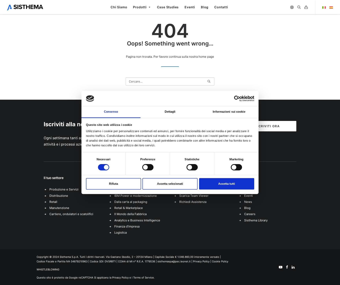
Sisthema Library (256, 220)
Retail (53, 202)
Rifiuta (113, 183)
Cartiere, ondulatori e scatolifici (71, 214)
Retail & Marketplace (128, 208)
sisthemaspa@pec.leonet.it (174, 261)
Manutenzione (59, 208)
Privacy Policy (201, 261)
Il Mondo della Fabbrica (130, 214)
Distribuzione (58, 196)
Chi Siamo (119, 7)
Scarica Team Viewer (194, 196)
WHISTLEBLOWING (48, 269)
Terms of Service (143, 277)
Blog (204, 7)
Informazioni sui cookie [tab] (229, 111)
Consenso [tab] (111, 111)
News (248, 202)
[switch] (147, 167)
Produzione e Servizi (64, 189)
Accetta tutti (226, 183)
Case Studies (168, 7)
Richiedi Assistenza (192, 202)
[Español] (330, 7)
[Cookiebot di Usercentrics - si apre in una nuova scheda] (237, 98)
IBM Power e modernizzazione (135, 196)
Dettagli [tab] (170, 111)
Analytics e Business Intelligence (137, 220)
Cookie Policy (220, 261)
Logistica (120, 232)
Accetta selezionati (170, 183)
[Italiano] (321, 7)
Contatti (221, 7)
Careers (249, 214)
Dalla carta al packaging (130, 202)
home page (206, 56)
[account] (306, 7)
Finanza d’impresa (127, 226)
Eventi (190, 7)
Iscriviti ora (267, 126)
